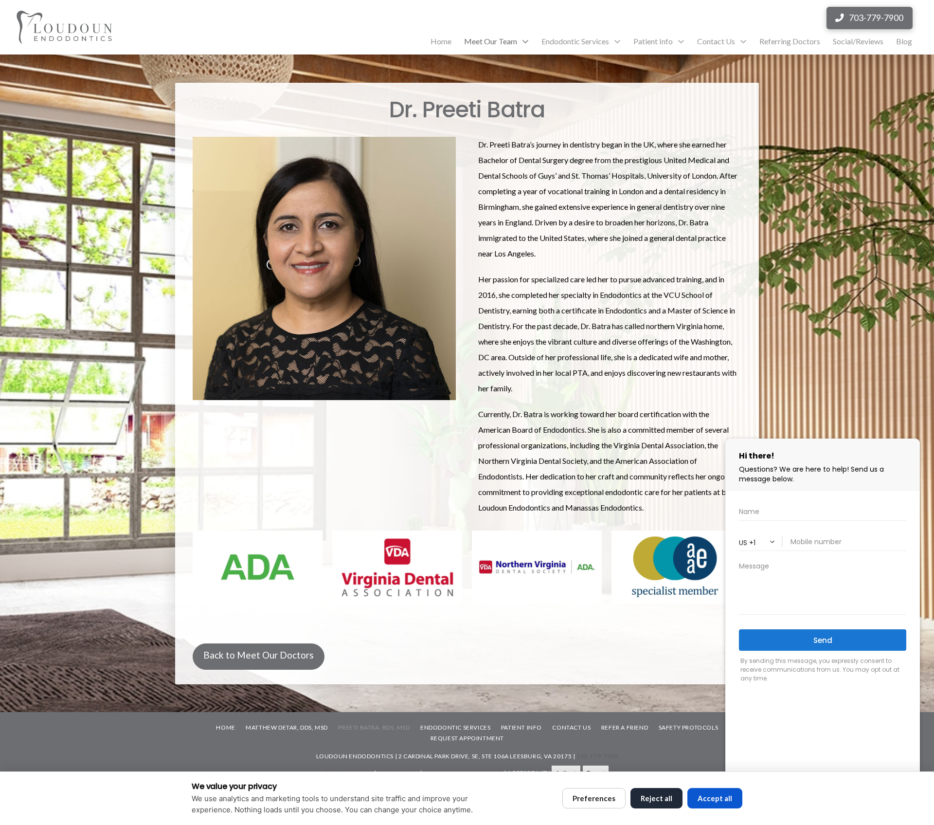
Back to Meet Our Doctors (258, 654)
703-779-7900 (597, 756)
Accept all (715, 798)
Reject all (656, 798)
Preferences (594, 798)
